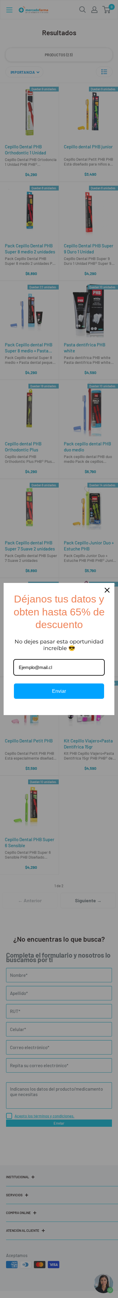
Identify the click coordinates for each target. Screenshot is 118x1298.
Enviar (59, 691)
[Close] (107, 590)
